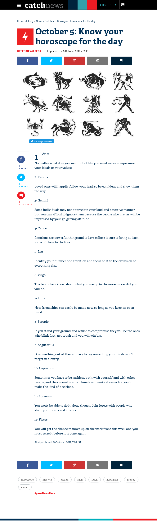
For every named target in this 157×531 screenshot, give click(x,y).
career (25, 487)
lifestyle (47, 479)
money (131, 479)
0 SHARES (23, 167)
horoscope (27, 479)
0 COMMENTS (23, 203)
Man (80, 479)
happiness (112, 479)
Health (65, 479)
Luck (95, 479)
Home (20, 21)
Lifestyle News (34, 21)
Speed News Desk (29, 51)
